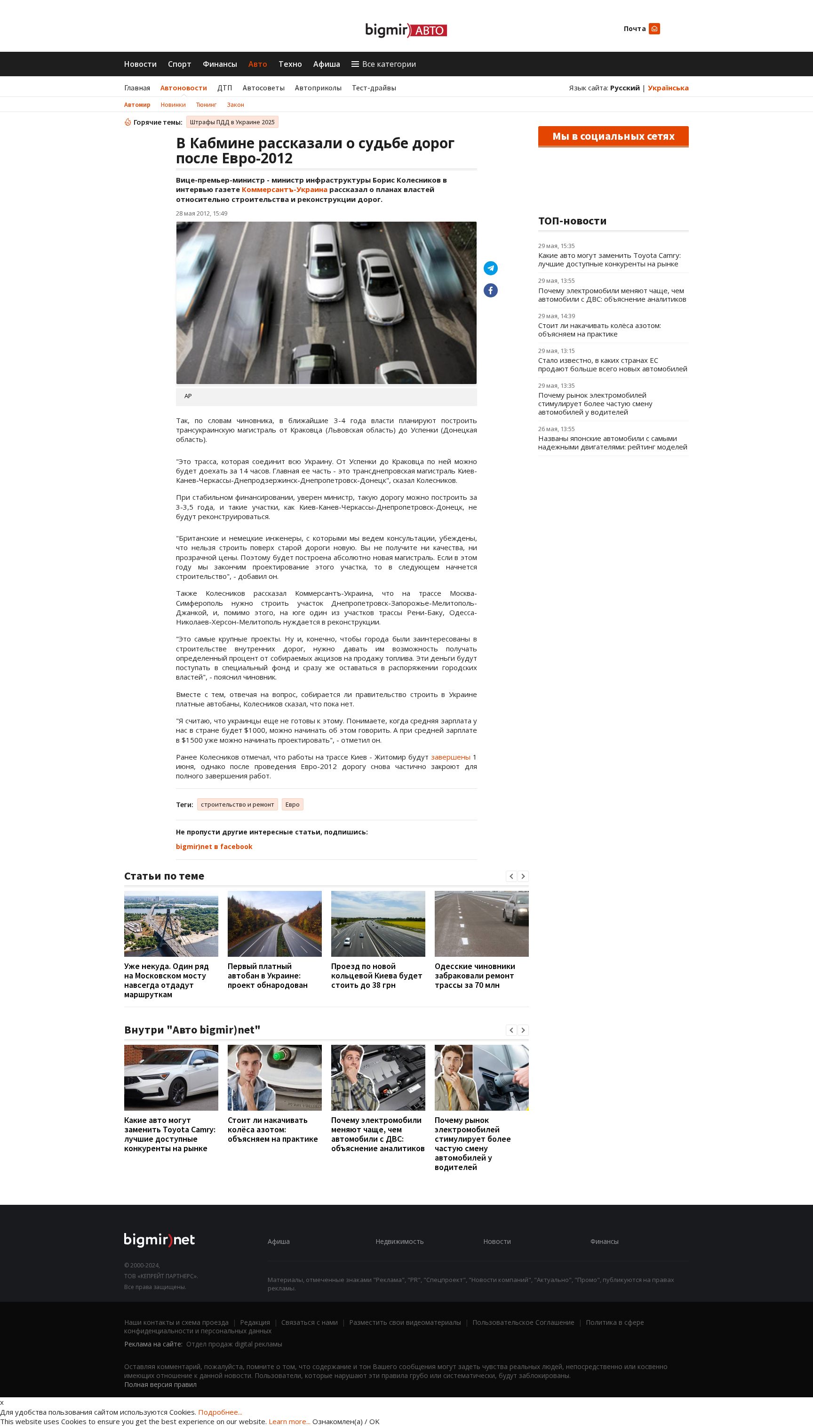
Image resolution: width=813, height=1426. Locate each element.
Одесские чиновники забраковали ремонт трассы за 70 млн (475, 975)
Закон (235, 104)
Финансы (220, 64)
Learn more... (290, 1421)
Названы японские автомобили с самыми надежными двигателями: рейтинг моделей (612, 442)
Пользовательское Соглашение (523, 1322)
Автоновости (183, 87)
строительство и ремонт (237, 804)
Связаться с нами (309, 1322)
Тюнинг (206, 104)
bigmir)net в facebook (214, 846)
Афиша (326, 64)
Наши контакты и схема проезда (176, 1322)
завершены (450, 756)
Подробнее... (220, 1412)
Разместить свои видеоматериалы (405, 1322)
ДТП (224, 87)
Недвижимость (399, 1241)
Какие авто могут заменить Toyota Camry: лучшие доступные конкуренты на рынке (169, 1134)
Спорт (179, 64)
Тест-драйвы (374, 87)
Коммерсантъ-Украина (284, 189)
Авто (257, 64)
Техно (290, 64)
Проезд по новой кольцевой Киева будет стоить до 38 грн (376, 975)
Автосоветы (264, 87)
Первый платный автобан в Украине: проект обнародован (268, 975)
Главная (137, 87)
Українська (668, 87)
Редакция (255, 1322)
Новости (140, 64)
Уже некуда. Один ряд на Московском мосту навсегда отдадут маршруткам (166, 980)
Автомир (137, 104)
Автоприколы (318, 87)
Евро (293, 804)
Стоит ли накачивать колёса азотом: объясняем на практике (273, 1129)
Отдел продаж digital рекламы (234, 1343)
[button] (511, 876)
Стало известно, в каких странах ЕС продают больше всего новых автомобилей (612, 364)
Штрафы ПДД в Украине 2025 (232, 122)
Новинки (173, 104)
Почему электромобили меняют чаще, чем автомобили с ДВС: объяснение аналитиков (378, 1134)
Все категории (389, 64)
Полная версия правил (160, 1384)
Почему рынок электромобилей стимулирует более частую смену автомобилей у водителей (473, 1143)
